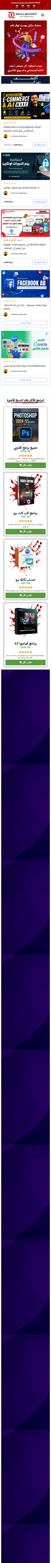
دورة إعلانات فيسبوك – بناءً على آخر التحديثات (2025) (25, 307)
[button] (46, 95)
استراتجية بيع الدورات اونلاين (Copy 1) (21, 187)
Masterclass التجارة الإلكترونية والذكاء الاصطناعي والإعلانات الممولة (22, 129)
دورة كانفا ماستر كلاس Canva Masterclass (25, 366)
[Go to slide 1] (24, 508)
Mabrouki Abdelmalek (19, 136)
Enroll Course (25, 323)
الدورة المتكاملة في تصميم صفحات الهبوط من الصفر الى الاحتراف (25, 246)
